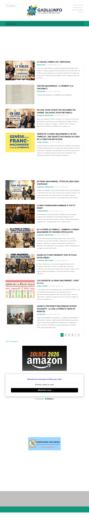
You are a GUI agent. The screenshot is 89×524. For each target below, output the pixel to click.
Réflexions (41, 65)
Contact (81, 12)
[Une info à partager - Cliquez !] (44, 443)
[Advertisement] (44, 41)
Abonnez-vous (44, 390)
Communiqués (42, 211)
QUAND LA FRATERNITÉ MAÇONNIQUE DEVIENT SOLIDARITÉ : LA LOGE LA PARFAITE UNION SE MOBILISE (57, 309)
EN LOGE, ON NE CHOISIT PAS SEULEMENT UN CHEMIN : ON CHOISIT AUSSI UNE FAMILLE (56, 111)
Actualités (41, 314)
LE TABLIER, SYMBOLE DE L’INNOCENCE (54, 62)
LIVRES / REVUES (42, 142)
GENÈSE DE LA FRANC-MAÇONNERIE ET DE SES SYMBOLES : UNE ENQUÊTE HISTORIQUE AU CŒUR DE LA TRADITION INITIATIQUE (58, 137)
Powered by (39, 399)
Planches (40, 115)
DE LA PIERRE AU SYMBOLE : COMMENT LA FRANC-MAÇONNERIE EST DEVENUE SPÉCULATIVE (58, 230)
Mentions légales (78, 10)
